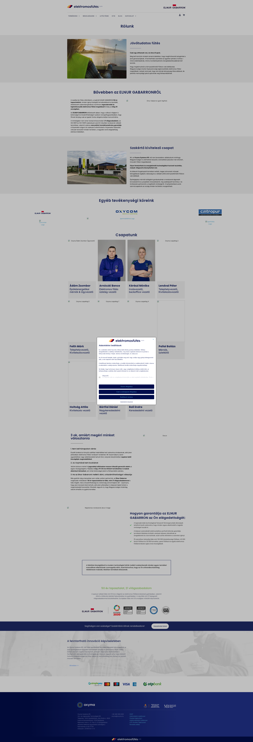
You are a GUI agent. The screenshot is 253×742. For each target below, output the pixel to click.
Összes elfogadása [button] (127, 386)
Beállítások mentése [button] (126, 397)
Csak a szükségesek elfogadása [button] (126, 392)
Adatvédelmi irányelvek (126, 402)
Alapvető (105, 375)
